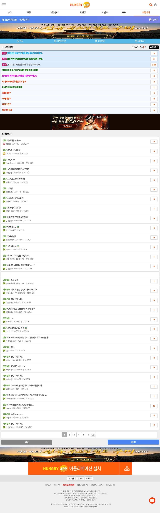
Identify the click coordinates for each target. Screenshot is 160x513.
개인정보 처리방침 (68, 485)
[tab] (20, 41)
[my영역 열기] (4, 4)
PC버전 (80, 478)
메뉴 (21, 41)
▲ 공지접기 (154, 47)
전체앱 (88, 478)
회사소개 (48, 485)
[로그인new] (155, 4)
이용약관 (57, 485)
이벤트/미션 (61, 41)
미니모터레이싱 (9, 19)
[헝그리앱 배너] (80, 454)
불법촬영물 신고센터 (96, 485)
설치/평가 (101, 41)
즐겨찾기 (141, 41)
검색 (26, 442)
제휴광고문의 (110, 485)
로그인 (71, 478)
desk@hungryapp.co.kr (89, 495)
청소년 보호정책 (82, 485)
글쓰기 (155, 19)
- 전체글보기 (24, 19)
